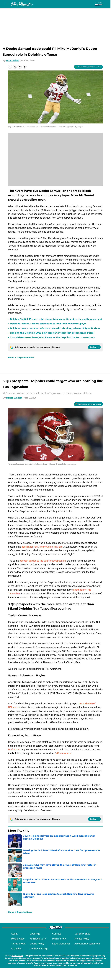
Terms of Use (18, 943)
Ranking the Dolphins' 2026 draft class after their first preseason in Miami (52, 333)
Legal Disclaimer (61, 943)
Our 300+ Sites (82, 933)
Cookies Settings (39, 948)
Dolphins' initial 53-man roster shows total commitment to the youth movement (56, 319)
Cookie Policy (37, 943)
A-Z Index (16, 948)
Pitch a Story (59, 938)
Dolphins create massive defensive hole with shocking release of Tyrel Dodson (55, 328)
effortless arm (63, 753)
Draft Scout (14, 749)
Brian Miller (12, 60)
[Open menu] (7, 4)
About (14, 933)
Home (11, 357)
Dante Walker (14, 398)
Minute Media (17, 956)
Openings (35, 933)
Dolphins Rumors (25, 357)
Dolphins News (24, 912)
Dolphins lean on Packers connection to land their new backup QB (48, 323)
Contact (56, 933)
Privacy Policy (81, 938)
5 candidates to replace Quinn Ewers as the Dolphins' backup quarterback (52, 337)
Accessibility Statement (87, 943)
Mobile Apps (18, 938)
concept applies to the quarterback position (42, 560)
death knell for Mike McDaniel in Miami (42, 546)
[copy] (25, 67)
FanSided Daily (38, 938)
